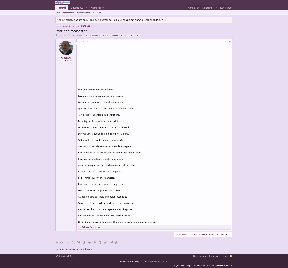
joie (122, 35)
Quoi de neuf (77, 7)
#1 (230, 41)
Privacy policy (215, 256)
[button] (86, 7)
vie (138, 35)
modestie (130, 35)
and (91, 227)
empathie (105, 35)
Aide (226, 256)
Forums (62, 7)
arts (87, 35)
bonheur (95, 35)
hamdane (62, 35)
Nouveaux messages (65, 12)
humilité (115, 35)
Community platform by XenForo (144, 262)
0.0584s (211, 265)
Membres (96, 7)
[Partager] (226, 42)
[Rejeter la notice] (229, 19)
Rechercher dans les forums (88, 12)
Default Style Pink (66, 256)
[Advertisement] (103, 66)
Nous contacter (200, 256)
